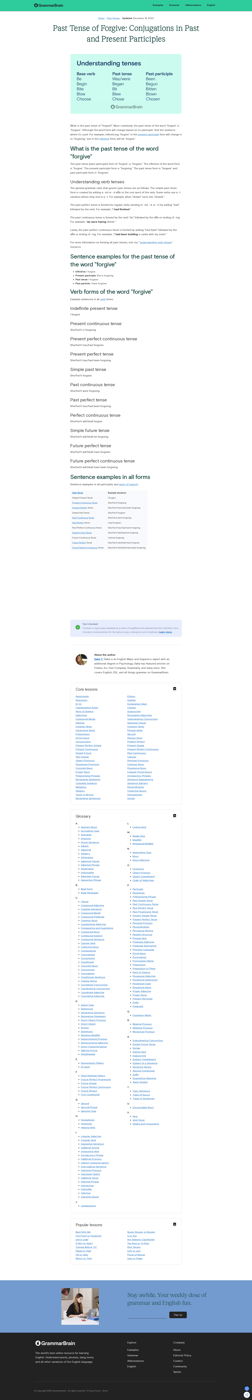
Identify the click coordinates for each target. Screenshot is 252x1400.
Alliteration (87, 857)
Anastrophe (87, 872)
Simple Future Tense (82, 532)
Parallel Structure (142, 934)
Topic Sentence (141, 1091)
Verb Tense (77, 493)
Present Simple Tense (145, 915)
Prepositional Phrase (144, 896)
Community (180, 1366)
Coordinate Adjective (92, 992)
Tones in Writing (84, 794)
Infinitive (85, 1193)
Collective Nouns (136, 790)
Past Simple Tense (143, 900)
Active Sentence (90, 842)
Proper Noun (83, 772)
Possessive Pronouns (87, 764)
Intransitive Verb (90, 1151)
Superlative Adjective (144, 1078)
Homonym (86, 1123)
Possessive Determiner (145, 979)
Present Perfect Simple (88, 745)
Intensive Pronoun (91, 1170)
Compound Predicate (92, 916)
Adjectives (81, 715)
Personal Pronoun (143, 923)
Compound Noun (90, 931)
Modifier (137, 839)
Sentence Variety (142, 1067)
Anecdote (86, 834)
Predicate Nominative (144, 945)
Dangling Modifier (90, 1035)
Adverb (85, 846)
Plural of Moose (136, 1254)
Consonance (88, 958)
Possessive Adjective (144, 976)
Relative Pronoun (142, 1024)
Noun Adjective (141, 860)
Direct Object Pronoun (93, 1020)
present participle (148, 134)
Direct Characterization (94, 1046)
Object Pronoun (141, 872)
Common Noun (135, 764)
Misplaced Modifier (143, 843)
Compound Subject (91, 935)
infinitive (104, 138)
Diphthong (87, 1031)
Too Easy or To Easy (138, 1243)
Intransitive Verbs (85, 730)
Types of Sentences (143, 1098)
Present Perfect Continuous (143, 749)
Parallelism (139, 892)
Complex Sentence (91, 909)
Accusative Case (90, 831)
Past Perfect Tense (143, 908)
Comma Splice (89, 981)
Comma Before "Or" (86, 1247)
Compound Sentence (92, 939)
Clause (84, 901)
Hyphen (131, 700)
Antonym (86, 838)
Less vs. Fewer (135, 1258)
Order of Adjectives (143, 880)
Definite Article (89, 1050)
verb (103, 299)
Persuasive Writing (143, 930)
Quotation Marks (142, 1015)
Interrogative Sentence (93, 1166)
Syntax (131, 798)
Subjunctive (134, 711)
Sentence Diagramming (140, 779)
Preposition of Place (144, 968)
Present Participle (143, 998)
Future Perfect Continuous (85, 547)
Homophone (87, 1120)
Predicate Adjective (143, 942)
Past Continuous (136, 753)
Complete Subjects (86, 783)
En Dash (85, 1066)
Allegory (80, 790)
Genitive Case (88, 1111)
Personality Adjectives (139, 715)
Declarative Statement (88, 779)
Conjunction (88, 969)
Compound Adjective (92, 905)
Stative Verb (139, 1051)
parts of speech (128, 484)
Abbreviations (193, 5)
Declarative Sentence (93, 1012)
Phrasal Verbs (135, 730)
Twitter (177, 1372)
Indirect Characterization (95, 1162)
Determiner (87, 1008)
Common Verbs (135, 726)
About (176, 1350)
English (211, 5)
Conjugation (88, 973)
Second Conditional (144, 1070)
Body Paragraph (89, 892)
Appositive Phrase (91, 880)
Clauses (131, 756)
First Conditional (90, 1094)
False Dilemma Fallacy (93, 1075)
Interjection (87, 1185)
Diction (85, 1027)
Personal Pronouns (138, 760)
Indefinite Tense (89, 1178)
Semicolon (81, 700)
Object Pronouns (85, 760)
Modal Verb (139, 836)
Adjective (86, 849)
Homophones (134, 794)
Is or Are (132, 1235)
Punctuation (139, 957)
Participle (138, 889)
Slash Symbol (140, 1082)
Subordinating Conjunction (142, 719)
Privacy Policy (94, 1390)
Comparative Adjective (93, 924)
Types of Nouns (141, 1094)
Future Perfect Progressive (96, 1079)
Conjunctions (83, 741)
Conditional (87, 962)
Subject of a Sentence (145, 1063)
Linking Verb (139, 827)
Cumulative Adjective (92, 996)
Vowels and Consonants (146, 1123)
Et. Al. (79, 704)
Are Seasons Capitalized (140, 1239)
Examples (158, 5)
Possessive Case (142, 983)
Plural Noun (139, 953)
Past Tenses (113, 18)
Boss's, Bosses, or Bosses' (141, 1232)
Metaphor (81, 787)
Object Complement (144, 876)
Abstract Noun (89, 827)
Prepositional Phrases (88, 775)
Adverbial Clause (136, 722)
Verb (135, 1116)
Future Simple (89, 1083)
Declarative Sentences (88, 798)
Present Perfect (79, 508)
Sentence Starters (137, 783)
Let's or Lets (133, 1251)
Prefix (136, 1002)
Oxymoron (138, 868)
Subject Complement (144, 1059)
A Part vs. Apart (84, 1243)
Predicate (138, 1006)
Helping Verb (88, 1127)
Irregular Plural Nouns (139, 772)
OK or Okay (82, 1254)
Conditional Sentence (93, 977)
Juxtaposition (88, 1205)
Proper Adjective (142, 991)
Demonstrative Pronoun (94, 1039)
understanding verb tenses (156, 242)
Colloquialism (88, 950)
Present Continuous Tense (84, 503)
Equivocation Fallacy (92, 1063)
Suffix (136, 1074)
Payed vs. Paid (83, 1251)
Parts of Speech (84, 711)
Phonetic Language (143, 949)
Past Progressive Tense (145, 911)
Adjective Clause (90, 861)
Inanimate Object (90, 1174)
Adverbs (80, 722)
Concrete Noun (84, 768)
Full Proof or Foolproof (88, 1235)
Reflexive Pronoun (143, 1027)
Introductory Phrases (139, 775)
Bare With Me (83, 1232)
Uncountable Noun (143, 1107)
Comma (131, 707)
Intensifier (86, 1189)
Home (101, 18)
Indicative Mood (90, 1196)
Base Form (87, 889)
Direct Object (88, 1024)
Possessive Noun (136, 768)
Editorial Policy (182, 1355)
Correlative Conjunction (94, 984)
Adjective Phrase (90, 865)
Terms (105, 1390)
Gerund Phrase (89, 1107)
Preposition (139, 964)
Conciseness (88, 954)
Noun (136, 856)
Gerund (131, 734)
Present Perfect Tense (145, 919)
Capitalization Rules (87, 707)
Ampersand (87, 868)
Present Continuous (87, 749)
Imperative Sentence (92, 1144)
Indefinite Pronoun (91, 1159)
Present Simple (135, 745)
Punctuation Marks (143, 961)
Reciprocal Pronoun (144, 1031)
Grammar (174, 5)
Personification (135, 787)
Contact (178, 1361)
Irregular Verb (88, 1140)
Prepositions (83, 734)
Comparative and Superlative (97, 928)
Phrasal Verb (140, 938)
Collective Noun (90, 947)
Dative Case (87, 1005)
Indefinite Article (90, 1147)
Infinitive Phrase (90, 1181)
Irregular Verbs (84, 726)
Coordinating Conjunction (95, 988)
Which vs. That (84, 1258)
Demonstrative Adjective (94, 1042)
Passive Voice (134, 738)
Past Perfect (78, 523)
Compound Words (85, 719)
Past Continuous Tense (83, 518)
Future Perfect (79, 542)
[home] (49, 5)
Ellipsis (131, 696)
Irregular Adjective (91, 1136)
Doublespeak (88, 1054)
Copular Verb (88, 943)
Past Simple (82, 756)
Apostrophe (82, 696)
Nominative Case (142, 852)
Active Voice (82, 738)
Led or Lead (82, 1239)
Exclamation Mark (137, 704)
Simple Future (83, 753)
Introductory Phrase (92, 1155)
